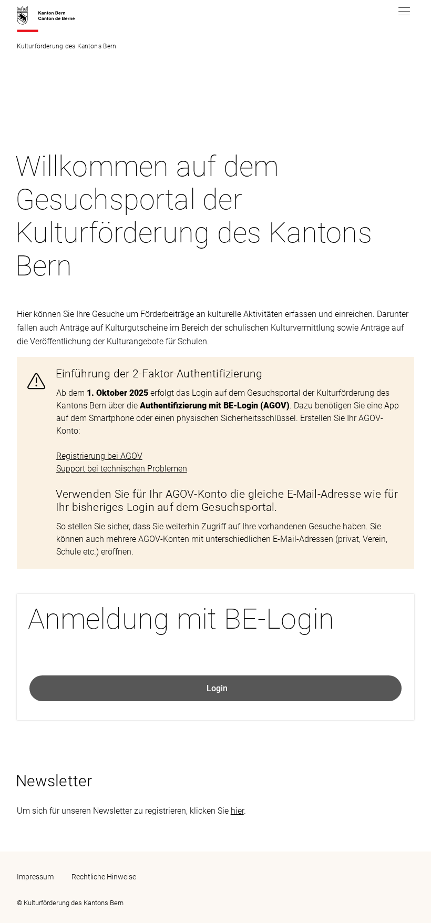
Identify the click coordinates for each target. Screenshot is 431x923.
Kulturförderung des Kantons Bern (66, 46)
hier (237, 811)
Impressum (35, 877)
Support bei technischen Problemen (121, 469)
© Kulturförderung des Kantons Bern (70, 903)
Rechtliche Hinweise (103, 877)
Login (217, 688)
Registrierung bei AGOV (99, 456)
